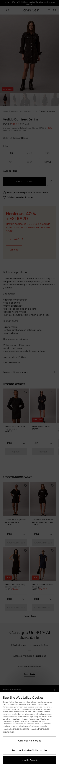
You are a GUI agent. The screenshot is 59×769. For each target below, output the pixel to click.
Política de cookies (19, 728)
